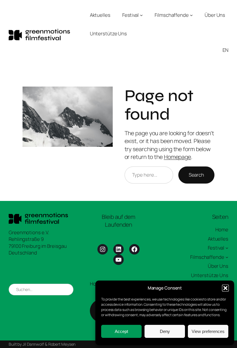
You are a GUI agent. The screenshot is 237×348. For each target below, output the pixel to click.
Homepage (177, 157)
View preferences (208, 331)
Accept (121, 331)
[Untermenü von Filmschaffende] (191, 15)
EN (225, 50)
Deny (165, 331)
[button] (225, 288)
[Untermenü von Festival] (141, 15)
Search (196, 174)
